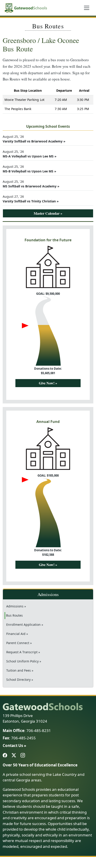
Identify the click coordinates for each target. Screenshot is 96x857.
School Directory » (19, 679)
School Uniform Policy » (23, 661)
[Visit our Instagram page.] (24, 755)
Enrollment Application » (24, 624)
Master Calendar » (48, 213)
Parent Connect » (19, 643)
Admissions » (16, 606)
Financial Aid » (17, 634)
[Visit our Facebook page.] (6, 755)
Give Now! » (48, 383)
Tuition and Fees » (19, 670)
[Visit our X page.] (15, 755)
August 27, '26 (31, 198)
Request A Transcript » (23, 652)
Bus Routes (20, 615)
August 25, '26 (34, 138)
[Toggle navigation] (87, 8)
